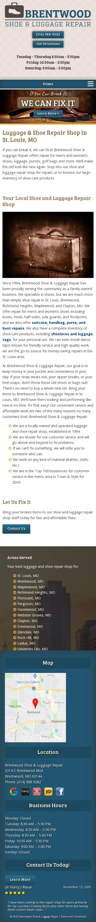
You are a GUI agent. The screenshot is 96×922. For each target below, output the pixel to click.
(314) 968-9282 (48, 34)
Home (48, 83)
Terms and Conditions (73, 916)
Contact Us (16, 528)
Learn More (47, 113)
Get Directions (48, 43)
